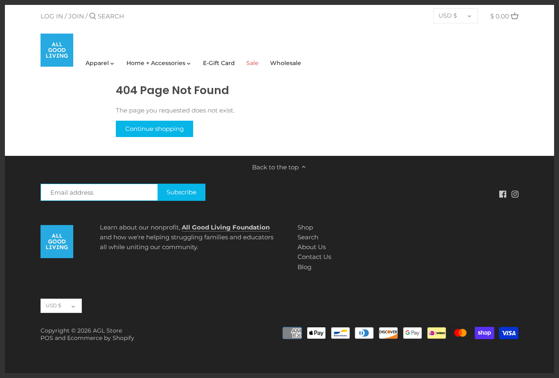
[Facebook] (502, 193)
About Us (312, 247)
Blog (304, 267)
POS (47, 338)
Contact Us (314, 257)
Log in (52, 16)
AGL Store (107, 330)
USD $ (448, 15)
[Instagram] (515, 193)
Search (308, 237)
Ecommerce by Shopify (100, 338)
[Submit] (92, 16)
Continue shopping (154, 129)
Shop (305, 227)
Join (76, 16)
